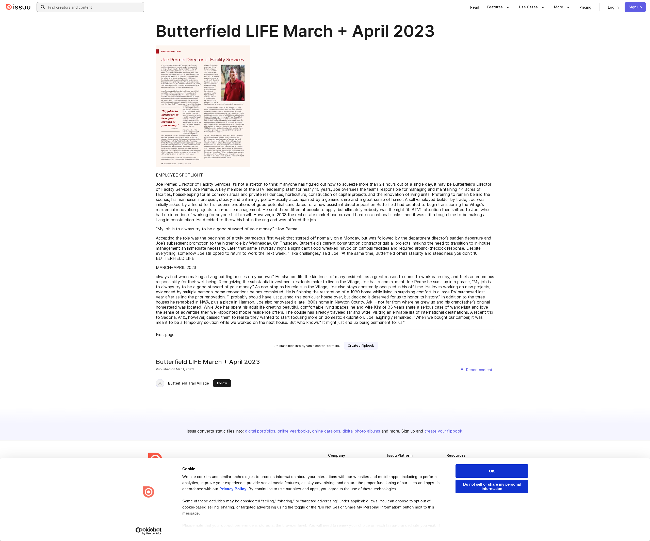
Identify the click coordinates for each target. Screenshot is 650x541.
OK (492, 471)
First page (165, 334)
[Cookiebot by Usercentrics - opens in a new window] (148, 531)
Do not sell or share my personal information (492, 486)
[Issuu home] (18, 7)
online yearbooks (294, 431)
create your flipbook (443, 431)
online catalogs (326, 431)
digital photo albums (361, 431)
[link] (474, 7)
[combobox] (95, 7)
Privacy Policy (232, 489)
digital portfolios (260, 431)
